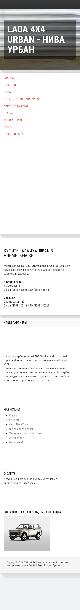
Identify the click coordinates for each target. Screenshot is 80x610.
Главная (9, 78)
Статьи (9, 113)
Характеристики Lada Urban (25, 433)
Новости (10, 85)
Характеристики (16, 106)
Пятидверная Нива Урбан (22, 99)
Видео (8, 127)
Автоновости (17, 438)
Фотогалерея (13, 120)
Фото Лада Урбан (19, 424)
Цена (7, 92)
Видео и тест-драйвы (21, 429)
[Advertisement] (40, 181)
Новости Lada (13, 134)
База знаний (16, 442)
